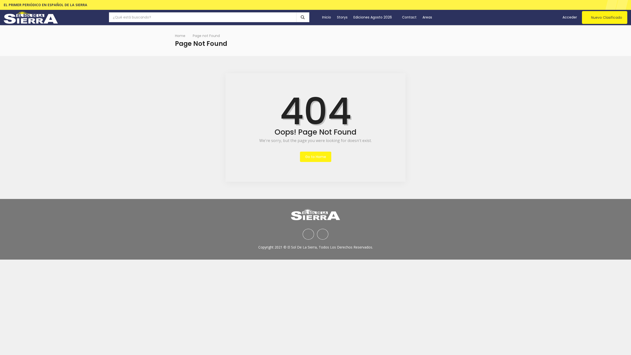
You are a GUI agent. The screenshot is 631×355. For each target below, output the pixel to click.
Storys (342, 17)
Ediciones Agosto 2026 (373, 17)
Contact (409, 17)
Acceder (569, 17)
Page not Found (206, 35)
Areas (427, 17)
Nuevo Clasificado (606, 17)
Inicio (326, 17)
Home (180, 35)
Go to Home (315, 156)
